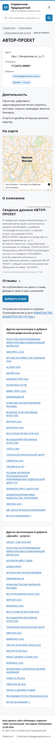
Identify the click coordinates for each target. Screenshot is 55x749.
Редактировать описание (38, 206)
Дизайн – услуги (21, 82)
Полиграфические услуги (17, 32)
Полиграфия (24, 27)
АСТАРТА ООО (13, 367)
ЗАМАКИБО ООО (15, 638)
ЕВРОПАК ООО (14, 503)
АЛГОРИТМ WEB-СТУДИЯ (19, 560)
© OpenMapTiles (25, 184)
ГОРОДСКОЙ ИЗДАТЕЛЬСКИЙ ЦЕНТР (25, 454)
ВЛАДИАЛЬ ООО (15, 427)
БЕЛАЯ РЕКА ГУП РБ (16, 384)
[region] (27, 163)
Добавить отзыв (15, 298)
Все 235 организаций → (18, 515)
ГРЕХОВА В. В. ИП (15, 466)
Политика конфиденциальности (33, 736)
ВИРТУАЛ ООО (14, 421)
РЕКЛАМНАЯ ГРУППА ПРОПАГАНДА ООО (27, 696)
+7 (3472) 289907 (20, 66)
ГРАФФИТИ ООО (14, 460)
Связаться (7, 736)
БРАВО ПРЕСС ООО (16, 390)
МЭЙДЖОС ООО (14, 662)
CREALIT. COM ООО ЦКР (18, 542)
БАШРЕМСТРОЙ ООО (17, 378)
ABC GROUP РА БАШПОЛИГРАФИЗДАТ (26, 509)
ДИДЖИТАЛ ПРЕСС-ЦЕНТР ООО (22, 488)
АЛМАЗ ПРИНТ (14, 566)
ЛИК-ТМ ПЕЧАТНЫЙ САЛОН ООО (23, 644)
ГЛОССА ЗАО (12, 448)
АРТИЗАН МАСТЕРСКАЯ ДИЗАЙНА (23, 572)
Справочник (8, 27)
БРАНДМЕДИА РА (15, 396)
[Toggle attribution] (49, 184)
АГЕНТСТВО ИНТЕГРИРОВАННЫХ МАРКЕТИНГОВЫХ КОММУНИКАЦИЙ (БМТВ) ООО (25, 342)
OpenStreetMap (11, 187)
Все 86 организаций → (18, 701)
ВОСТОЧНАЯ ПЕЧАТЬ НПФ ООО (22, 433)
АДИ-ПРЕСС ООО (15, 351)
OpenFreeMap (11, 184)
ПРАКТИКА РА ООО (16, 684)
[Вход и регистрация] (49, 7)
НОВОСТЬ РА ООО (15, 678)
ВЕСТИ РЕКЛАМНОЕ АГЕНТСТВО (23, 593)
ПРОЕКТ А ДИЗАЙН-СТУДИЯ (20, 690)
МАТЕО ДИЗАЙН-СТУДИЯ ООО (22, 656)
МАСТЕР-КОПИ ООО (16, 650)
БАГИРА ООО (13, 373)
